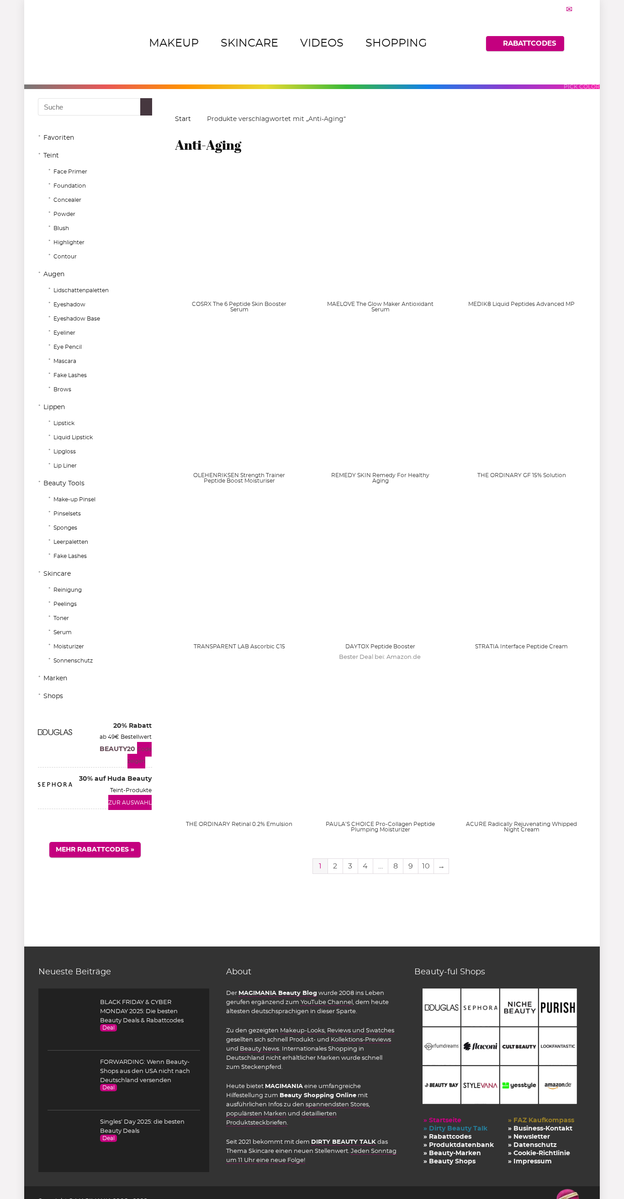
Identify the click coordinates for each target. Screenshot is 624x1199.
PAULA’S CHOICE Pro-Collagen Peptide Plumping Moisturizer (380, 826)
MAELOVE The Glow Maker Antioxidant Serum (380, 306)
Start (183, 119)
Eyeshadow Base (76, 318)
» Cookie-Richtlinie (539, 1153)
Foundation (69, 186)
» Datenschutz (532, 1145)
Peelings (65, 604)
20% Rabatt (132, 726)
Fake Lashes (70, 375)
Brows (62, 389)
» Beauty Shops (449, 1161)
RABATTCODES (529, 43)
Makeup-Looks (302, 1030)
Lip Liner (65, 465)
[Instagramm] (546, 9)
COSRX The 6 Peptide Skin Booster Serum (239, 306)
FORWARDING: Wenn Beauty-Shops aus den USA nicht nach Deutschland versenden (145, 1071)
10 (426, 866)
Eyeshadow (69, 304)
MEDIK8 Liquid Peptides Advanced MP (521, 304)
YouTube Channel (327, 1002)
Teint (51, 156)
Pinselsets (67, 513)
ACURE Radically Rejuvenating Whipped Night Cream (521, 826)
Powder (64, 214)
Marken (55, 678)
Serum (62, 632)
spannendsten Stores (337, 1104)
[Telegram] (569, 9)
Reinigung (67, 590)
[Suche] (149, 107)
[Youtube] (557, 9)
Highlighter (69, 242)
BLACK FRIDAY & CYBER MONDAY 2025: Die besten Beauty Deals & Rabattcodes (142, 1011)
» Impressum (530, 1161)
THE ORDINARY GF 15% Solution (521, 475)
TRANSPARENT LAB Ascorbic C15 (239, 646)
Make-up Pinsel (74, 499)
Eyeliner (64, 333)
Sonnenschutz (73, 660)
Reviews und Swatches (360, 1030)
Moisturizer (68, 646)
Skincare (249, 43)
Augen (53, 274)
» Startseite (442, 1120)
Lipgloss (64, 451)
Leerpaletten (70, 542)
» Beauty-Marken (452, 1153)
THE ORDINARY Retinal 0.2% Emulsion (239, 824)
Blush (61, 228)
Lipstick (63, 423)
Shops (53, 696)
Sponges (65, 528)
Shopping (396, 43)
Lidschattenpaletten (81, 290)
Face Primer (70, 171)
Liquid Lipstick (73, 437)
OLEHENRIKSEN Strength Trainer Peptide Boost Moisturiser (239, 478)
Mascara (64, 361)
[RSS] (580, 9)
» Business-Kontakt (540, 1128)
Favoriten (58, 138)
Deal (108, 1028)
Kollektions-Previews (361, 1039)
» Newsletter (529, 1137)
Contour (65, 256)
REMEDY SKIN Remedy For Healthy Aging (380, 478)
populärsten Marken (256, 1113)
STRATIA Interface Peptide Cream (521, 646)
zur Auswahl (130, 802)
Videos (322, 43)
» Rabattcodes (447, 1137)
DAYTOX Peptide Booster (380, 646)
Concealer (67, 200)
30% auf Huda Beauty (115, 779)
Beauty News (259, 1049)
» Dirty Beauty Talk (455, 1128)
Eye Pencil (67, 347)
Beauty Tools (64, 483)
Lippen (54, 407)
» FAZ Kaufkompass (541, 1120)
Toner (61, 618)
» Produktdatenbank (458, 1145)
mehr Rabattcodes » (95, 850)
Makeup (174, 43)
